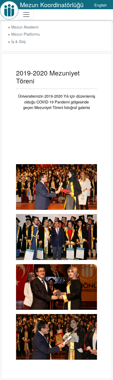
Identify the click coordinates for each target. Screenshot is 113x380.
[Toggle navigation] (26, 14)
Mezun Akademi (24, 27)
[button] (56, 187)
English (100, 5)
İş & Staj (18, 41)
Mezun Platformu (25, 34)
